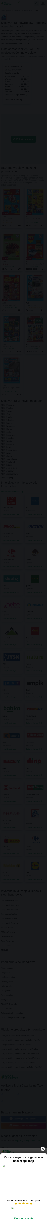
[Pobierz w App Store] (24, 1211)
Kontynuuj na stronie (23, 1218)
